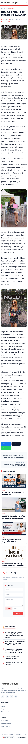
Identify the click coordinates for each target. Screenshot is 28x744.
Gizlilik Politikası (5, 721)
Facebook (6, 444)
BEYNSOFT (23, 737)
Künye (3, 706)
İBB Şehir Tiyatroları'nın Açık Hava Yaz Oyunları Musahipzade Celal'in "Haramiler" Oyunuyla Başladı (15, 634)
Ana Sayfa (4, 8)
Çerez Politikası (5, 726)
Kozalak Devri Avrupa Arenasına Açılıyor (12, 657)
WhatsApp (7, 448)
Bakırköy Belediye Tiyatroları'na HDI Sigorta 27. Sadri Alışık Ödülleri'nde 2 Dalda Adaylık (15, 643)
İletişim (3, 709)
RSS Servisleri (4, 712)
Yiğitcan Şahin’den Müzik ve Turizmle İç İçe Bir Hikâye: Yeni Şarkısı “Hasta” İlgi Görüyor (14, 650)
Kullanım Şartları (6, 723)
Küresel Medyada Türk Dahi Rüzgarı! (14, 663)
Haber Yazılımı (8, 737)
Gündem (11, 8)
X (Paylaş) (16, 444)
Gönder (17, 613)
